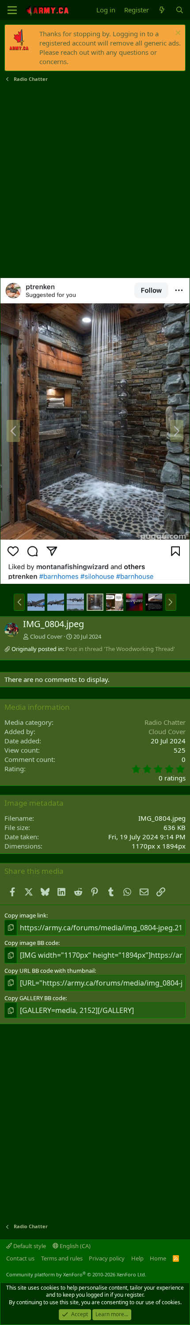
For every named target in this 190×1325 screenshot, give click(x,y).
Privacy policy (107, 1258)
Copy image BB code (31, 943)
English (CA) (74, 1246)
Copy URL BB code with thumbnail (49, 971)
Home (158, 1258)
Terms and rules (62, 1258)
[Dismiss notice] (177, 33)
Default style (29, 1246)
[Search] (179, 10)
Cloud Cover (46, 636)
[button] (19, 602)
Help (137, 1258)
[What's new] (162, 10)
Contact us (20, 1258)
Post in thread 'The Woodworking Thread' (120, 649)
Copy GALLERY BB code (34, 998)
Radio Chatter (165, 722)
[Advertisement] (95, 180)
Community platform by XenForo (76, 1274)
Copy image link (25, 915)
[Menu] (12, 10)
